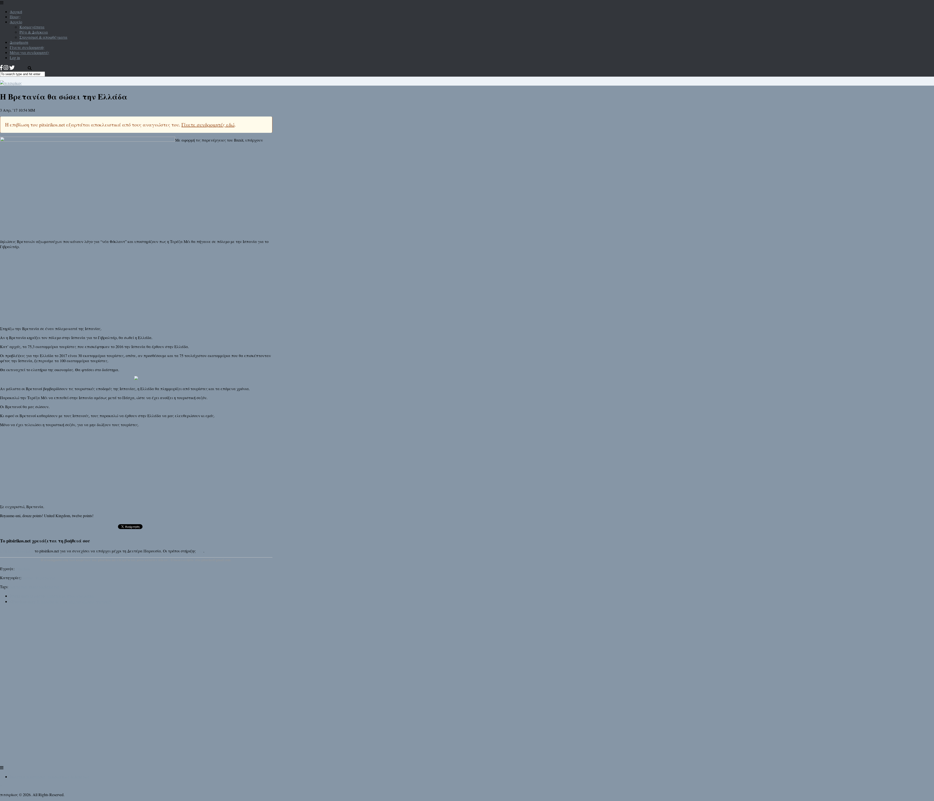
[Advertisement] (136, 287)
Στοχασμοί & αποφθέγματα (43, 37)
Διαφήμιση (19, 42)
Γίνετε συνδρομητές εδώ (207, 124)
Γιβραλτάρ (35, 586)
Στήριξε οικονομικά (17, 550)
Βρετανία (17, 586)
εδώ (200, 550)
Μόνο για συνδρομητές (29, 52)
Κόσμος (27, 577)
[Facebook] (1, 67)
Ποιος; (15, 16)
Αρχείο (16, 21)
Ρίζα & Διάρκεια (33, 32)
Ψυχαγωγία (45, 577)
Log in (15, 57)
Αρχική (16, 11)
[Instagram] (6, 67)
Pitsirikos (23, 568)
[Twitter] (12, 67)
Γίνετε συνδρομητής (27, 47)
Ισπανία (52, 586)
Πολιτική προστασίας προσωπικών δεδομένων (50, 776)
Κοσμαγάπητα (32, 26)
